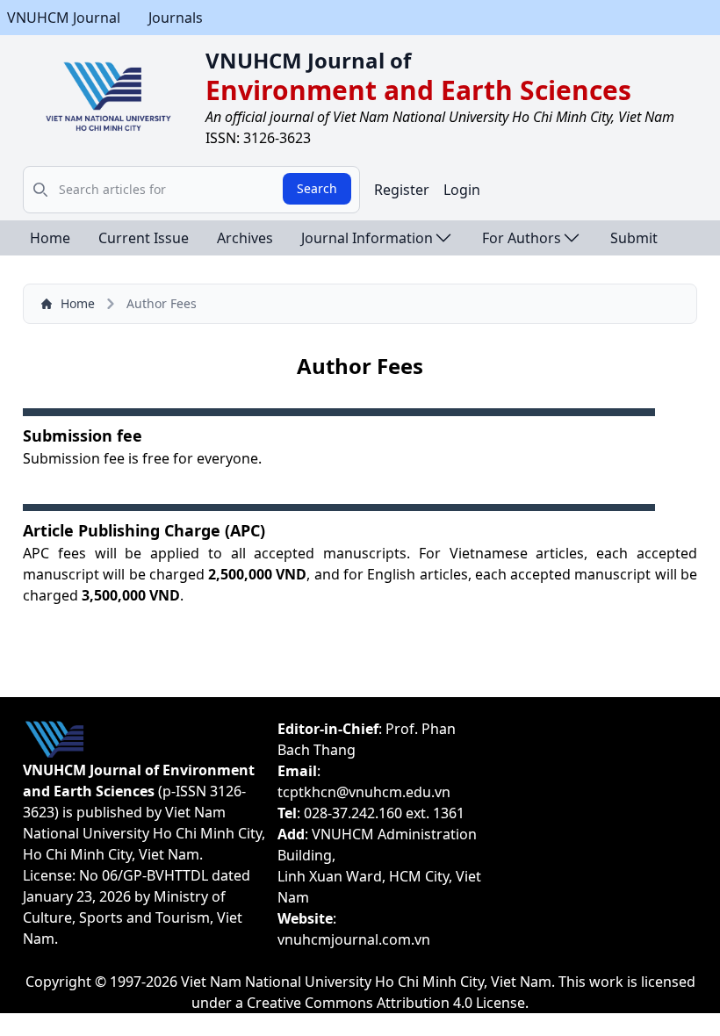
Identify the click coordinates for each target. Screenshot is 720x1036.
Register (401, 189)
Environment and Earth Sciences (418, 90)
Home (50, 238)
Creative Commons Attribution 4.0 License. (388, 1002)
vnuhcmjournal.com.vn (353, 939)
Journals (175, 17)
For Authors (521, 238)
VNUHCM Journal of (308, 60)
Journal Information (367, 238)
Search (317, 188)
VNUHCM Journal (63, 17)
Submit (634, 238)
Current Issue (143, 238)
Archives (245, 238)
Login (461, 189)
